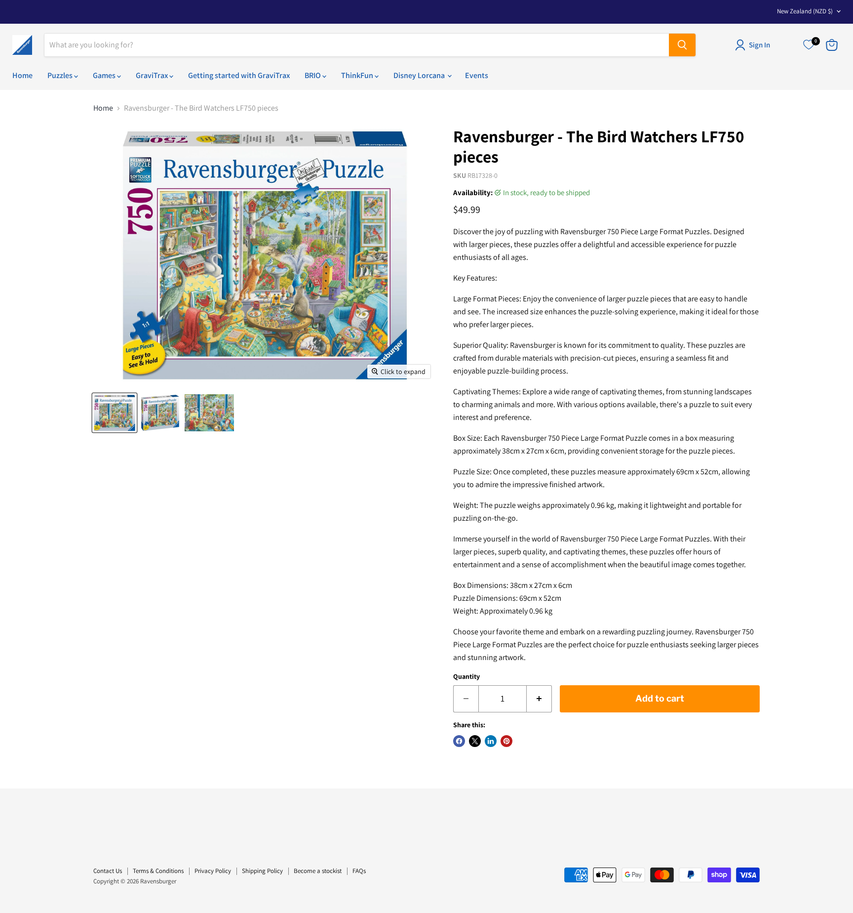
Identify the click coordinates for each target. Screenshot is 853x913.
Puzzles (60, 75)
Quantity (466, 676)
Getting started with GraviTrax (239, 75)
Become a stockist (318, 871)
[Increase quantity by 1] (539, 698)
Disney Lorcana (419, 75)
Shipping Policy (262, 871)
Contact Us (107, 871)
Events (476, 75)
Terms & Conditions (158, 871)
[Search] (682, 45)
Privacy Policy (212, 871)
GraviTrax (152, 75)
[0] (809, 45)
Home (22, 75)
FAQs (359, 871)
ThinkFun (358, 75)
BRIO (313, 75)
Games (105, 75)
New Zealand (805, 11)
